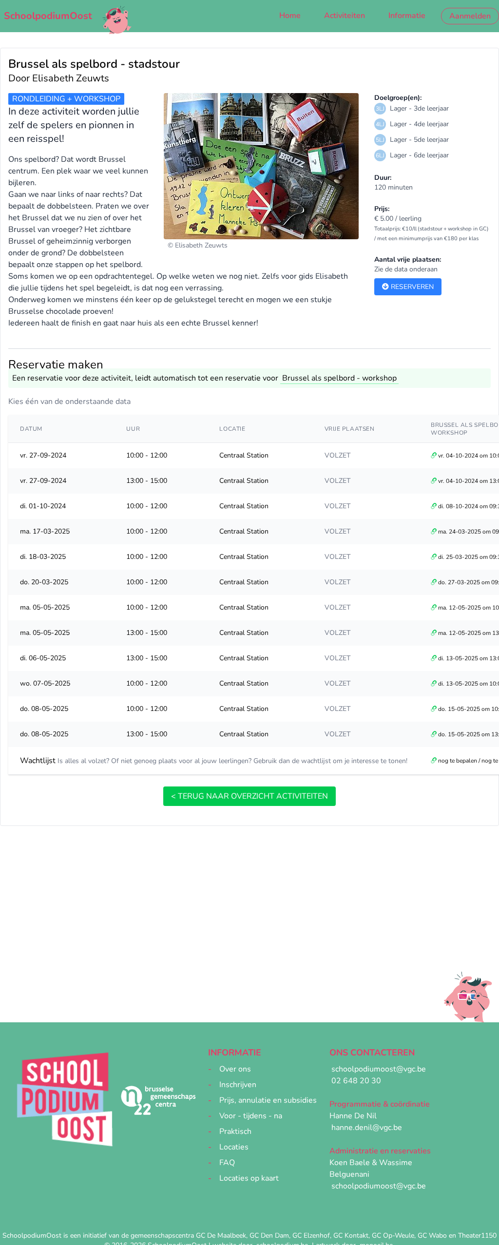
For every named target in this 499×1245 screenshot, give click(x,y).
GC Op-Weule (393, 1235)
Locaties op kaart (249, 1178)
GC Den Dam (269, 1235)
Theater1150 (477, 1235)
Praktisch (235, 1131)
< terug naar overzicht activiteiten (249, 796)
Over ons (235, 1069)
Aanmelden (470, 16)
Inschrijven (237, 1084)
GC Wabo (432, 1235)
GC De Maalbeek (221, 1235)
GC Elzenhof (311, 1235)
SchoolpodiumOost (48, 15)
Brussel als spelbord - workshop (339, 378)
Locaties (234, 1147)
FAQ (227, 1162)
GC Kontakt (350, 1235)
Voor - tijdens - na (250, 1116)
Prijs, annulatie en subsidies (268, 1100)
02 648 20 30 (356, 1080)
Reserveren (411, 286)
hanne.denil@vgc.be (366, 1127)
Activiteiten (344, 15)
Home (290, 15)
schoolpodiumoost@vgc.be (378, 1069)
